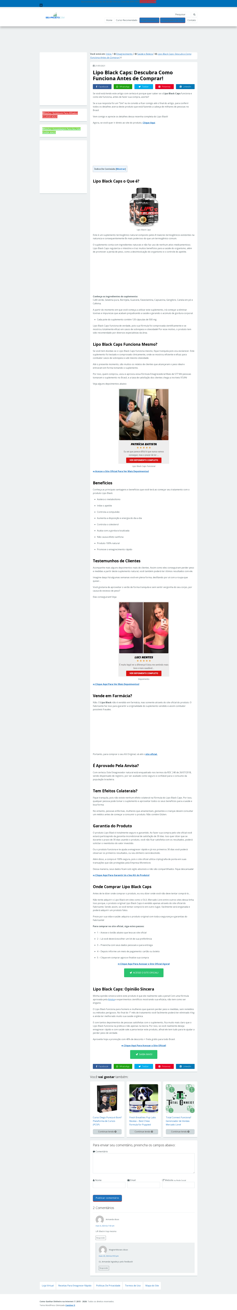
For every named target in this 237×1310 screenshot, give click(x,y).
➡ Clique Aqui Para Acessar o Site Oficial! (143, 1045)
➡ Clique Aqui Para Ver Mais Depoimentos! (116, 684)
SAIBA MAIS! (145, 1054)
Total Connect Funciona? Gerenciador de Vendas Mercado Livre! (178, 1121)
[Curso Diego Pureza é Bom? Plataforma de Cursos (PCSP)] (107, 1098)
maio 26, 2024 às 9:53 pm (109, 1256)
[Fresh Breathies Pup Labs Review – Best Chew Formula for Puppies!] (143, 1098)
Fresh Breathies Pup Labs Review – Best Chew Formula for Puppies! (142, 1121)
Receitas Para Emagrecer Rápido (74, 1285)
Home (109, 20)
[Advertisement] (118, 42)
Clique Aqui (149, 122)
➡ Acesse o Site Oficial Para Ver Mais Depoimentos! (121, 471)
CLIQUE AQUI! (147, 1)
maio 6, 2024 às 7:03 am (105, 1226)
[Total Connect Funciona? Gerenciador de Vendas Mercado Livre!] (180, 1098)
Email (133, 1180)
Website (175, 1180)
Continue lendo (106, 1131)
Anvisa (111, 999)
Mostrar (120, 169)
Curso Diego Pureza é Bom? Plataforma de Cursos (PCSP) (107, 1121)
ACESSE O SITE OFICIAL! (145, 972)
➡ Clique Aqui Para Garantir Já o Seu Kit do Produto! (121, 875)
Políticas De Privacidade (108, 1285)
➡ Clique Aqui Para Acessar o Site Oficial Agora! (144, 963)
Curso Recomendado (126, 20)
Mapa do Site (152, 1285)
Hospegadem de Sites (173, 20)
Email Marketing (149, 20)
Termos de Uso (133, 1285)
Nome (98, 1180)
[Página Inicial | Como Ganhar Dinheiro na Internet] (55, 17)
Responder (100, 1238)
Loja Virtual (48, 1285)
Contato (191, 20)
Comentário (101, 1151)
